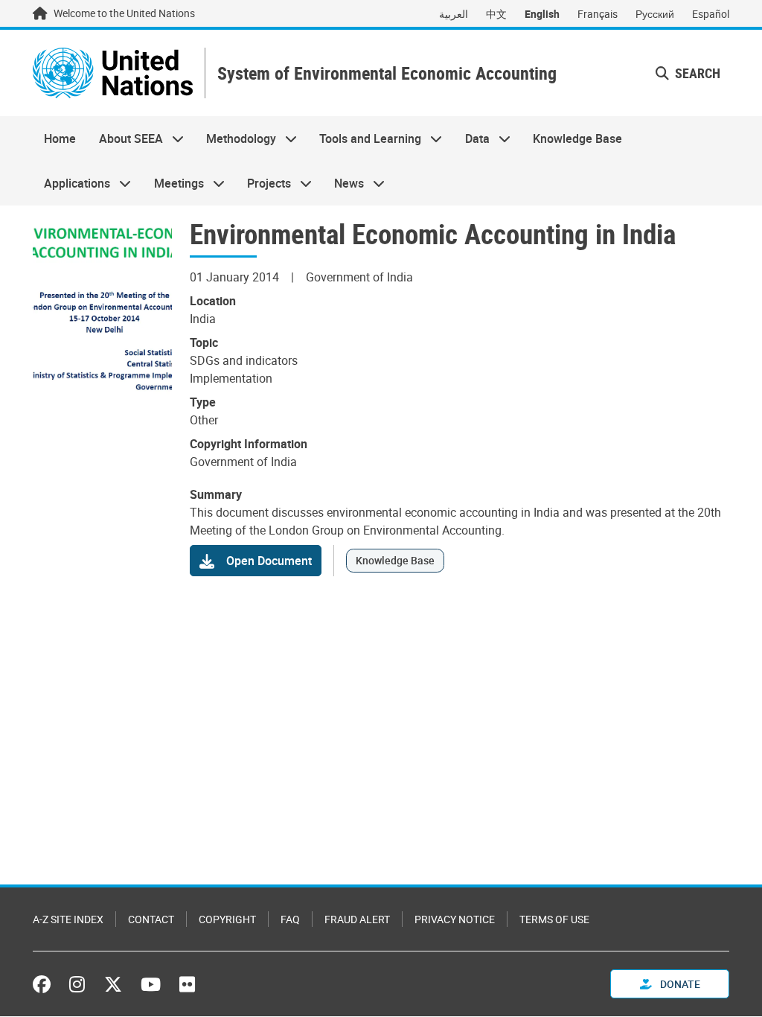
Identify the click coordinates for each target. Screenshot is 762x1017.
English (542, 14)
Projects (263, 183)
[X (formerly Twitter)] (113, 984)
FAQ (290, 919)
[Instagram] (77, 984)
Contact (151, 919)
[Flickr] (187, 984)
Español (710, 14)
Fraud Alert (357, 919)
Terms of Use (554, 919)
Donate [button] (679, 984)
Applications (71, 183)
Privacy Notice (454, 919)
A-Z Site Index (68, 919)
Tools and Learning (364, 138)
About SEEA (124, 138)
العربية (453, 14)
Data (472, 138)
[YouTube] (150, 984)
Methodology (235, 138)
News (343, 183)
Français (597, 14)
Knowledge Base (577, 138)
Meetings (172, 183)
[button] (688, 73)
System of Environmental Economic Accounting (387, 73)
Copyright (227, 919)
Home (60, 138)
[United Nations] (113, 73)
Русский (654, 14)
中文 (496, 14)
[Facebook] (45, 984)
